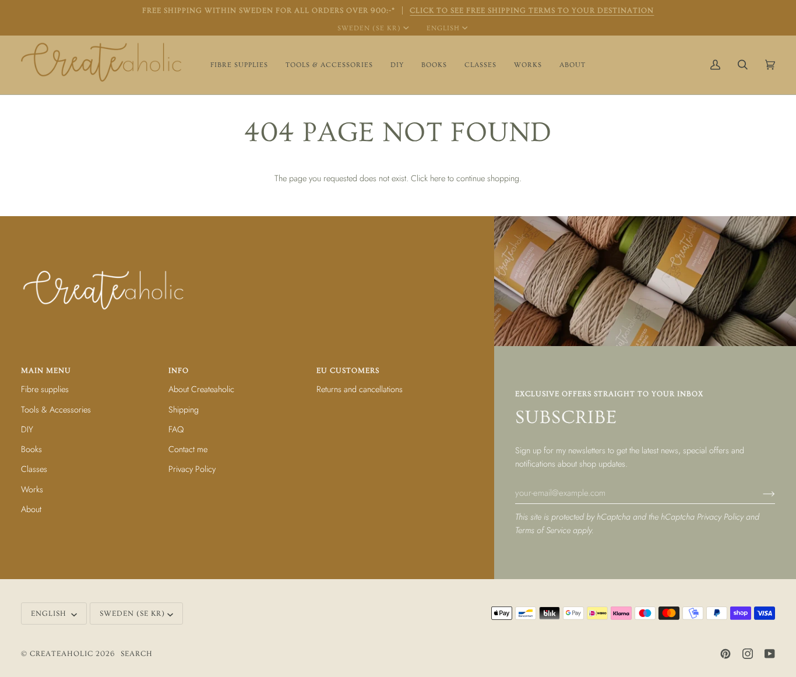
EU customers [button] (347, 370)
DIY (27, 429)
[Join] (759, 493)
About (31, 509)
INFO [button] (178, 370)
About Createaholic (201, 389)
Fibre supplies (45, 389)
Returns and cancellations (359, 389)
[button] (239, 65)
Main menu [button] (46, 370)
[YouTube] (770, 653)
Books (31, 449)
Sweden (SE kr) (369, 28)
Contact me (187, 449)
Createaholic (61, 654)
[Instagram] (747, 653)
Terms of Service (542, 530)
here (437, 178)
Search (137, 654)
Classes (34, 469)
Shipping (183, 409)
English (443, 28)
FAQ (176, 429)
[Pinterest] (725, 653)
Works (32, 489)
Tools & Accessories (56, 409)
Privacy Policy (720, 516)
